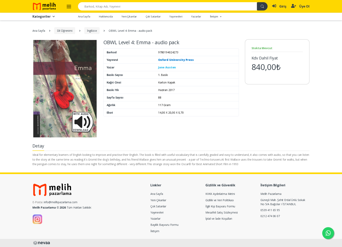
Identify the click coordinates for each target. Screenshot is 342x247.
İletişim (154, 231)
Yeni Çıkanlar (129, 16)
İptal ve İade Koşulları (218, 218)
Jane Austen (167, 67)
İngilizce (92, 31)
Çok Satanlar (153, 16)
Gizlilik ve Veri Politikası (219, 200)
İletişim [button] (214, 16)
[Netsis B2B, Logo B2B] (41, 242)
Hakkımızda (106, 16)
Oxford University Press (176, 60)
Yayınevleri (175, 16)
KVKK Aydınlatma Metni (220, 194)
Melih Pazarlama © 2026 (49, 207)
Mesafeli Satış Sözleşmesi (221, 212)
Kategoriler (41, 16)
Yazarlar (196, 16)
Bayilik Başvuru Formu (164, 225)
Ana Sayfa (84, 16)
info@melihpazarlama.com (60, 202)
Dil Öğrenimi (64, 31)
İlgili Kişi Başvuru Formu (220, 206)
